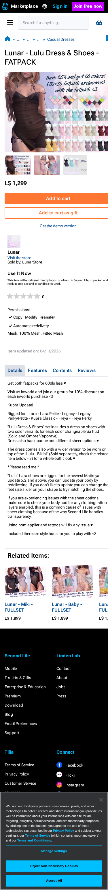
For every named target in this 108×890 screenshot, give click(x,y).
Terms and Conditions (34, 840)
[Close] (101, 800)
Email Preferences (21, 723)
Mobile (11, 668)
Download (14, 705)
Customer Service (20, 783)
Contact (63, 668)
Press (61, 696)
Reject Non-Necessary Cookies (54, 866)
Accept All (54, 880)
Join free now (88, 6)
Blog (9, 714)
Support (12, 732)
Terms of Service (19, 765)
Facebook (74, 765)
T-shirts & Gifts (18, 677)
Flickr (70, 775)
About (61, 677)
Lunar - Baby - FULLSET (67, 607)
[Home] (7, 39)
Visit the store (19, 257)
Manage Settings (54, 851)
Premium (13, 696)
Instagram (74, 785)
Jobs (61, 687)
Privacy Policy (17, 774)
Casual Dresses (61, 39)
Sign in (60, 6)
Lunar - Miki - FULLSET (19, 607)
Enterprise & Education (25, 687)
